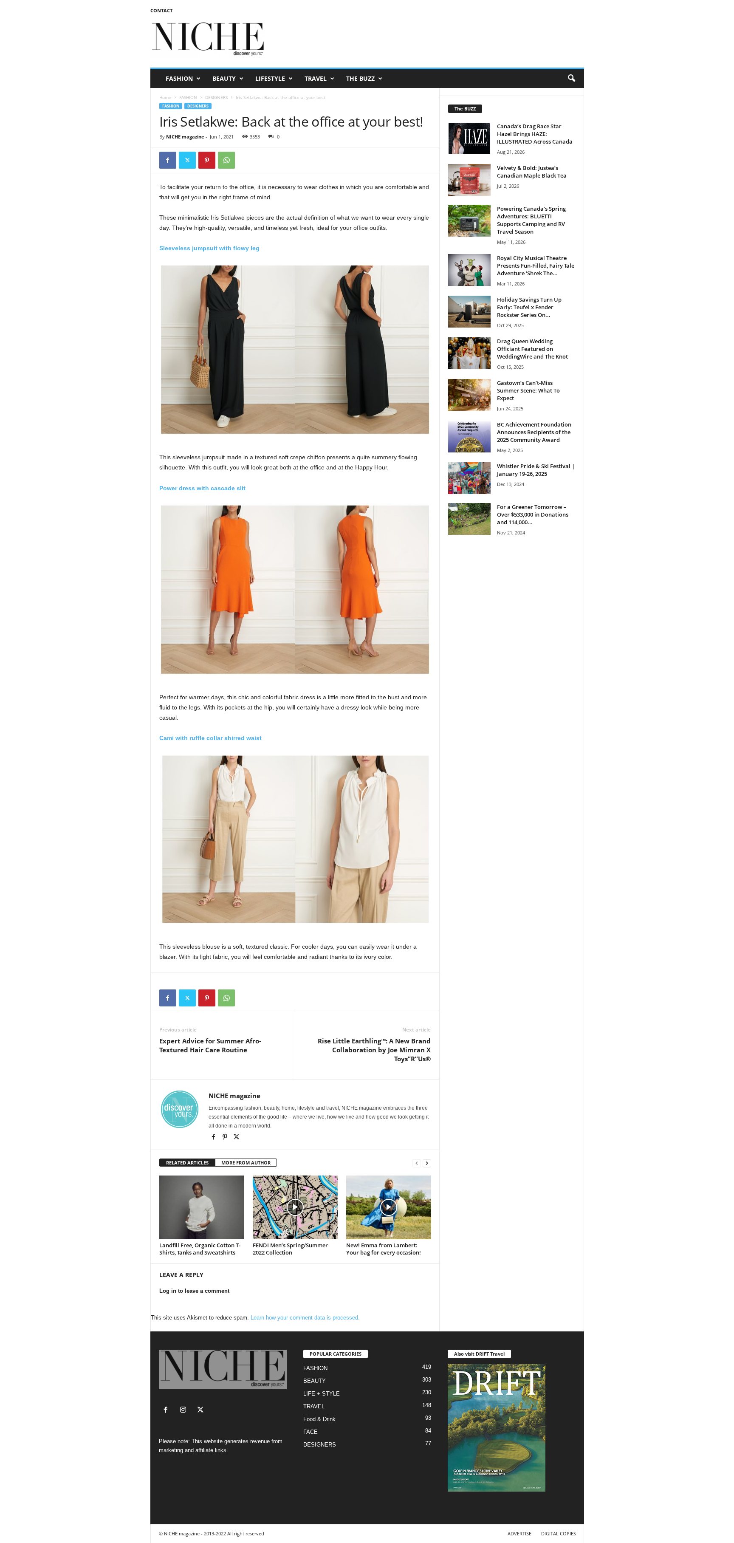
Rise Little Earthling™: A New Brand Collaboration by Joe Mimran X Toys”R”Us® (374, 1050)
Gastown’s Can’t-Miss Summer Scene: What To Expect (528, 390)
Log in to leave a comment (194, 1291)
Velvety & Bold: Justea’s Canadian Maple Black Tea (532, 171)
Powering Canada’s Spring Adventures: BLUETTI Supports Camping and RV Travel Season (531, 220)
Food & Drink (319, 1419)
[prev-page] (416, 1163)
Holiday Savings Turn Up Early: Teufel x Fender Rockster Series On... (529, 307)
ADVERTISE (519, 1533)
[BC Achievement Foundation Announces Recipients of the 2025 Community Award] (469, 436)
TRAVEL (316, 78)
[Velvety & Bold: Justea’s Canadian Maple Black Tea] (469, 180)
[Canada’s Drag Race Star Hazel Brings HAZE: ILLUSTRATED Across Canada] (469, 138)
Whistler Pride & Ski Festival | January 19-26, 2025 (536, 470)
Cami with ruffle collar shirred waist (210, 738)
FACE (310, 1432)
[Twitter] (187, 160)
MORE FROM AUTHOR (246, 1162)
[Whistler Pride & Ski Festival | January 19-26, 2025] (469, 478)
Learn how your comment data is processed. (305, 1317)
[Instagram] (185, 1410)
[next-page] (427, 1163)
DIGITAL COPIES (558, 1533)
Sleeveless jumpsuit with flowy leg (210, 248)
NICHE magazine (185, 136)
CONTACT (161, 10)
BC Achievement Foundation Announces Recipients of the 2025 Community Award (534, 432)
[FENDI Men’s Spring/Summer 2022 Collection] (295, 1207)
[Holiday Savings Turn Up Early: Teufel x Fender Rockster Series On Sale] (469, 312)
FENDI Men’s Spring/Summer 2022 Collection (290, 1248)
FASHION (179, 78)
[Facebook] (167, 160)
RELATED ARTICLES (187, 1162)
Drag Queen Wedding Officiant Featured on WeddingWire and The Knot (532, 348)
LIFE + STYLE (321, 1393)
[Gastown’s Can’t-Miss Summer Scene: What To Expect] (469, 395)
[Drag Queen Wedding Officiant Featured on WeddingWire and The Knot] (469, 353)
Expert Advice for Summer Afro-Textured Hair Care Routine (210, 1045)
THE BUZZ (360, 78)
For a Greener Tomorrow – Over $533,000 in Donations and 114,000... (532, 514)
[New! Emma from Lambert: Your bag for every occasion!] (388, 1207)
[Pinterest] (206, 160)
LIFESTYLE (270, 78)
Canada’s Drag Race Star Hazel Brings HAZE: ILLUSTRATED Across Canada (535, 133)
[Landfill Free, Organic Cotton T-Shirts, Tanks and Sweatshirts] (201, 1207)
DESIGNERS (216, 97)
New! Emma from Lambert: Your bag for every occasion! (383, 1248)
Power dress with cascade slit (202, 488)
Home (165, 97)
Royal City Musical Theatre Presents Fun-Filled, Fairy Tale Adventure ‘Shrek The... (535, 265)
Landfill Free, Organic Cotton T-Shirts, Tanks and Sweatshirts (199, 1248)
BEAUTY (224, 78)
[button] (571, 78)
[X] (236, 1138)
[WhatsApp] (226, 160)
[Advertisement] (429, 40)
